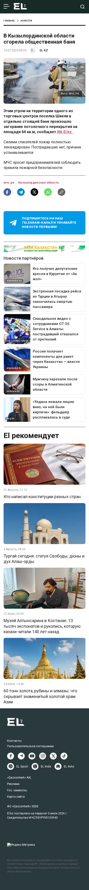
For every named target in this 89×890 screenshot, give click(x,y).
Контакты (14, 740)
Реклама (13, 784)
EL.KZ (44, 50)
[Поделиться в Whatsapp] (48, 192)
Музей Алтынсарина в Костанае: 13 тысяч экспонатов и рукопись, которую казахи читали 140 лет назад (42, 626)
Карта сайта (16, 796)
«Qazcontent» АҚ (19, 777)
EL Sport (22, 766)
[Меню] (6, 6)
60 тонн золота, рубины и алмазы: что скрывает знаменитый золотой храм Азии (40, 696)
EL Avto (69, 766)
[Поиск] (82, 7)
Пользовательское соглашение (30, 746)
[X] (53, 756)
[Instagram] (42, 756)
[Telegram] (21, 756)
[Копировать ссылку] (61, 192)
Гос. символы (17, 790)
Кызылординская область (38, 182)
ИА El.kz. (65, 132)
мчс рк (9, 182)
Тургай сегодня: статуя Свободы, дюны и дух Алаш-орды (44, 559)
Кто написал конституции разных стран (42, 496)
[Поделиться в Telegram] (21, 192)
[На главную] (20, 6)
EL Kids (46, 766)
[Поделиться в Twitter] (34, 192)
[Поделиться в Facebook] (7, 192)
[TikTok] (64, 756)
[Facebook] (10, 756)
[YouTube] (31, 756)
